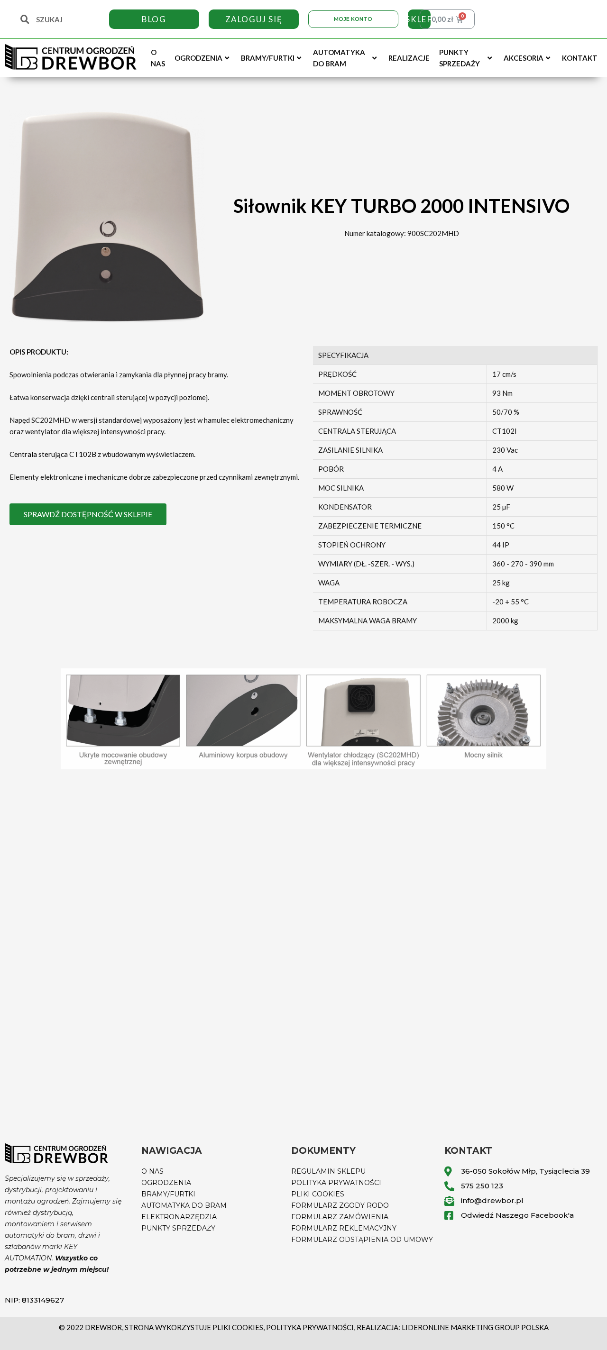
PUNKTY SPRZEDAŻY (178, 1228)
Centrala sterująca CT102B (52, 454)
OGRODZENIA (166, 1182)
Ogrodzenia (198, 58)
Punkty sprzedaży (459, 58)
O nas (158, 58)
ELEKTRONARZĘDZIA (179, 1217)
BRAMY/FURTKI (168, 1194)
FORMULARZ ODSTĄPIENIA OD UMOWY (362, 1239)
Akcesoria (523, 58)
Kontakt (580, 58)
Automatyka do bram (339, 58)
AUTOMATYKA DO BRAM (184, 1205)
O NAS (152, 1171)
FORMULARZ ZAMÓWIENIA (339, 1217)
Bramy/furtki (267, 58)
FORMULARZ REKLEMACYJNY (343, 1228)
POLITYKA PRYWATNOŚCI (336, 1182)
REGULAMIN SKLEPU (328, 1171)
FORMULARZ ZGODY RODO (340, 1205)
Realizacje (409, 58)
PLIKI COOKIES (317, 1194)
